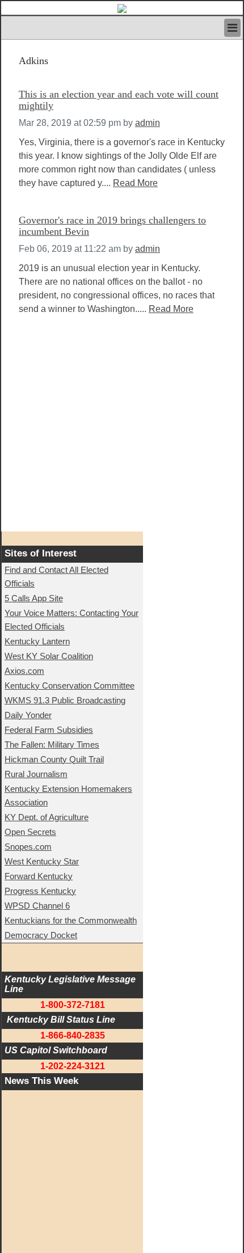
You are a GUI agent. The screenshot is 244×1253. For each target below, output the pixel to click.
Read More (135, 183)
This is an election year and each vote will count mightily (118, 100)
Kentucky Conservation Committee (69, 685)
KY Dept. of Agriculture (47, 817)
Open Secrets (30, 832)
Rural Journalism (36, 774)
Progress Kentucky (40, 891)
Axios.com (24, 671)
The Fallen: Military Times (52, 744)
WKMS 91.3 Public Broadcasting (65, 700)
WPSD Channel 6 (37, 905)
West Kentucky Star (42, 861)
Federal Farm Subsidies (49, 730)
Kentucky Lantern (37, 641)
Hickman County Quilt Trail (54, 759)
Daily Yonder (28, 715)
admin (147, 123)
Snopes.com (28, 846)
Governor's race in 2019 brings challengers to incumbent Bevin (112, 226)
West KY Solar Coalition (49, 656)
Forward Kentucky (39, 876)
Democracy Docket (41, 935)
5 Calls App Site (34, 598)
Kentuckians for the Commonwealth (71, 920)
